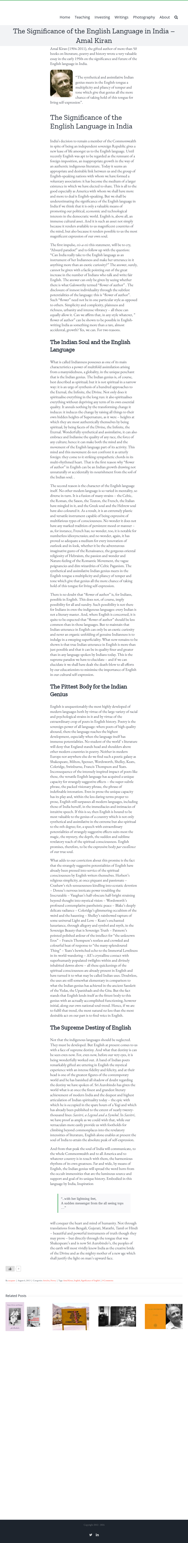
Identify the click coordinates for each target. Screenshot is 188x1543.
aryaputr (11, 1280)
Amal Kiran (68, 1280)
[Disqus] (94, 1378)
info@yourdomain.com (56, 4)
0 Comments (107, 1280)
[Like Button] (10, 1268)
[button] (176, 17)
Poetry (53, 1280)
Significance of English (90, 1280)
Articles (46, 1280)
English (77, 1280)
